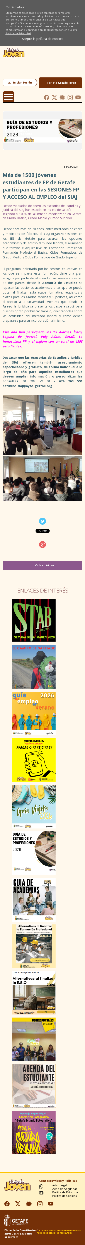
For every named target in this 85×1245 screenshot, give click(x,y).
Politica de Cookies (64, 1195)
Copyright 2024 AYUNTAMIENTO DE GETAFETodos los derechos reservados (58, 1231)
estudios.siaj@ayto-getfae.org (27, 386)
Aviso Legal (59, 1185)
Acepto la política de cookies (42, 38)
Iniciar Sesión (21, 82)
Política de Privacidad (18, 33)
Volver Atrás (44, 565)
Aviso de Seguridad (65, 1188)
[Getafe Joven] (13, 57)
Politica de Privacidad (66, 1192)
